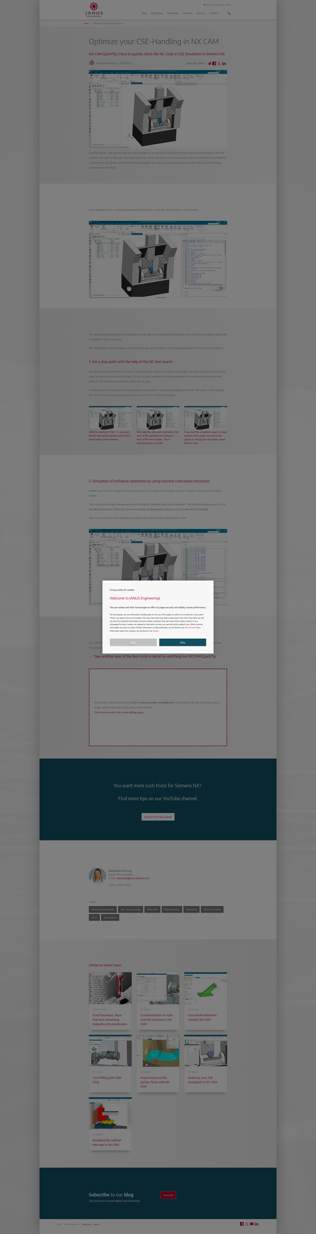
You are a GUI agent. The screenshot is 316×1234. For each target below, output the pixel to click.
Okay (183, 642)
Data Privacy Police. (193, 627)
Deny (133, 642)
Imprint (156, 631)
